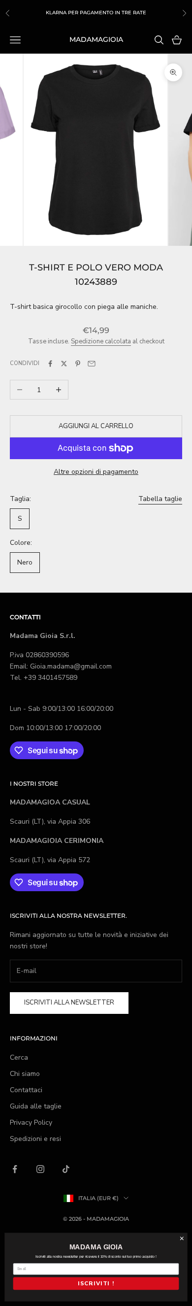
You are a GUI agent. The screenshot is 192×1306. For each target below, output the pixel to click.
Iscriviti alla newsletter (69, 1002)
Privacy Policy (31, 1122)
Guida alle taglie (36, 1106)
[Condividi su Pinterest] (78, 364)
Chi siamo (25, 1073)
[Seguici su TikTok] (66, 1169)
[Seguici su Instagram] (40, 1169)
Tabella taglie (160, 498)
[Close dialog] (182, 1238)
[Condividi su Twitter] (64, 364)
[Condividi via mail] (92, 364)
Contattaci (26, 1090)
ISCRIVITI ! (96, 1283)
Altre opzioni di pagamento (96, 471)
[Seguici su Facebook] (15, 1169)
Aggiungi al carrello (96, 426)
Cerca (19, 1057)
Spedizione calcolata (101, 341)
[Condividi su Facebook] (50, 364)
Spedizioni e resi (35, 1138)
